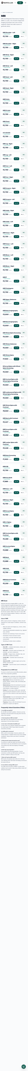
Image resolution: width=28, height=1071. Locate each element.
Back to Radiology (8, 12)
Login (20, 2)
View (22, 36)
